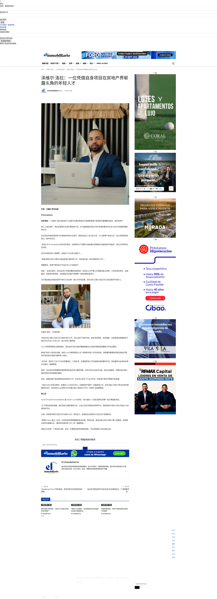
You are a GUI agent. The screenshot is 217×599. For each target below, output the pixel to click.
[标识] (56, 55)
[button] (173, 63)
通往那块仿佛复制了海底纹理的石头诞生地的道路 (107, 537)
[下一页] (43, 516)
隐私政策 (3, 27)
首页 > (43, 69)
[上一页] (42, 516)
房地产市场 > (50, 69)
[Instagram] (165, 46)
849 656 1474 (108, 583)
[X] (171, 46)
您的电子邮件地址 (6, 38)
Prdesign (62, 597)
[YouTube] (174, 46)
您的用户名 (4, 12)
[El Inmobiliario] (44, 91)
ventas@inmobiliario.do (93, 583)
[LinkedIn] (168, 46)
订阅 (85, 448)
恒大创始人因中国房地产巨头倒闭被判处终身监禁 (60, 530)
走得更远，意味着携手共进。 (100, 530)
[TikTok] (58, 579)
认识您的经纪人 (60, 69)
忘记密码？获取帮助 (7, 25)
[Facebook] (162, 46)
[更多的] (76, 97)
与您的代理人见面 (46, 73)
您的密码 (3, 19)
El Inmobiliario (53, 91)
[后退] (1, 1)
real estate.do (50, 597)
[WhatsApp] (71, 97)
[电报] (61, 97)
